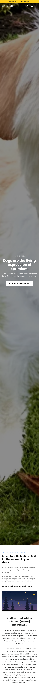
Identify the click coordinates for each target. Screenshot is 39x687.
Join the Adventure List (19, 283)
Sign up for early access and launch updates (17, 586)
